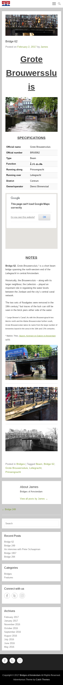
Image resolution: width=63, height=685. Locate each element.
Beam (39, 464)
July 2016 (9, 639)
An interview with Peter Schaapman (22, 549)
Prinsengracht (13, 472)
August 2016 (10, 635)
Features (8, 577)
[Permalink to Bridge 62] (31, 25)
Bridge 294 (9, 556)
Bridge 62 (49, 464)
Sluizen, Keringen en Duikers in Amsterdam (37, 336)
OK (44, 217)
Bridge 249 (9, 509)
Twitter (15, 596)
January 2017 (11, 620)
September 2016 (12, 632)
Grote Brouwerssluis (16, 468)
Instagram (22, 596)
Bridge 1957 (10, 553)
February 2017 (11, 617)
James (44, 46)
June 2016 (9, 643)
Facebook (7, 596)
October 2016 (11, 628)
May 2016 (9, 647)
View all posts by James (34, 498)
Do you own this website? (23, 217)
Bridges (20, 464)
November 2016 (12, 624)
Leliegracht (35, 468)
